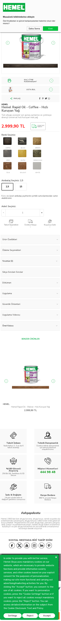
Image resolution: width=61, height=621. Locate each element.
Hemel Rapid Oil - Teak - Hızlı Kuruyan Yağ (31, 407)
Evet (50, 28)
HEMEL (6, 404)
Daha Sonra (34, 28)
